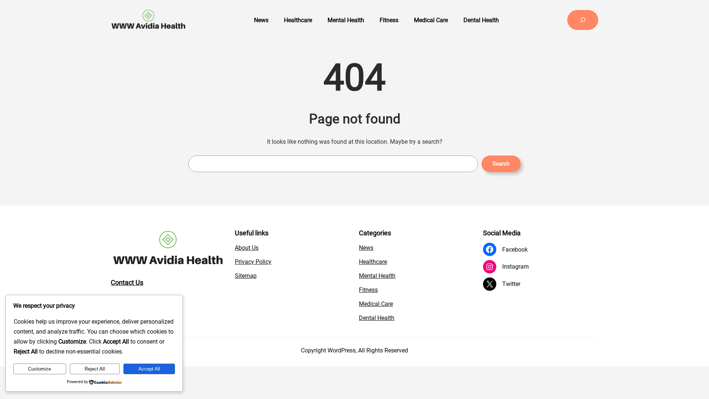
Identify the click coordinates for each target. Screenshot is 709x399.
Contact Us (127, 282)
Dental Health (376, 317)
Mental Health (377, 275)
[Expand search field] (582, 20)
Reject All (95, 369)
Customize (39, 369)
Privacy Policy (253, 261)
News (366, 247)
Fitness (368, 289)
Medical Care (376, 303)
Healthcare (373, 261)
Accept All (149, 369)
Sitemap (246, 275)
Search (501, 163)
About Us (246, 247)
